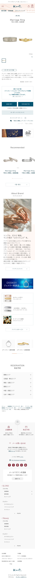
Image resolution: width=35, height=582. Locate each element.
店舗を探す (9, 104)
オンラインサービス (15, 117)
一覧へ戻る (17, 15)
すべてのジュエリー (9, 504)
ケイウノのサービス (17, 329)
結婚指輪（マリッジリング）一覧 (15, 406)
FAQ (11, 563)
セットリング (7, 496)
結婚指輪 (10, 10)
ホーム (3, 406)
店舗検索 (8, 429)
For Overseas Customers (18, 460)
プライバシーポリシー (7, 558)
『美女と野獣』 (17, 120)
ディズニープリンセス (27, 120)
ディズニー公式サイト (21, 576)
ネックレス (7, 509)
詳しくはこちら (17, 96)
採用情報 (20, 561)
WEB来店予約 (26, 104)
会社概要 (4, 553)
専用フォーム (12, 451)
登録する (17, 478)
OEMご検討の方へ (6, 556)
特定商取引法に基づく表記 (8, 561)
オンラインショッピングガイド (25, 558)
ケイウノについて (17, 268)
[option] (17, 41)
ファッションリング (9, 506)
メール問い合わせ (19, 443)
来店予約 (26, 429)
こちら (21, 456)
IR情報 (19, 553)
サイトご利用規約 (22, 556)
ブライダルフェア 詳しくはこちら (17, 1)
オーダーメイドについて (17, 112)
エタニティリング (20, 10)
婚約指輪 (3, 10)
